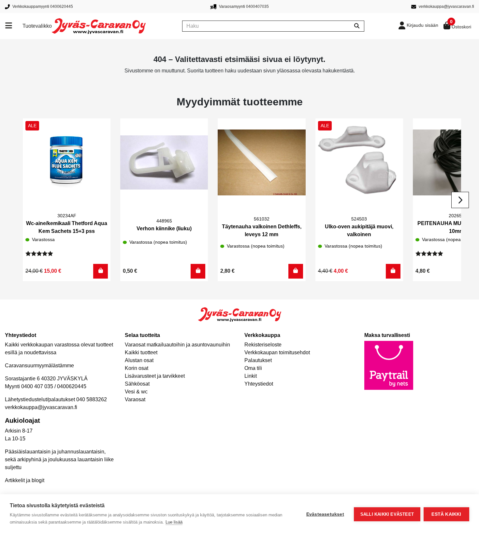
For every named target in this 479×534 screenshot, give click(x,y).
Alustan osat (139, 360)
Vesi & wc (136, 391)
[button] (100, 271)
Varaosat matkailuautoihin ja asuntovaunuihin (177, 344)
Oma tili (253, 368)
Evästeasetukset (325, 514)
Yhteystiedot (258, 384)
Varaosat (135, 399)
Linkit (250, 376)
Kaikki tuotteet (141, 352)
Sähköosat (137, 384)
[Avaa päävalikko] (13, 26)
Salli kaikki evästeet (387, 514)
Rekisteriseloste (263, 344)
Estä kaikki (446, 514)
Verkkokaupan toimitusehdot (277, 352)
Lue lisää (174, 522)
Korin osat (136, 368)
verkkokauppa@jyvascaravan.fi (41, 407)
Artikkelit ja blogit (24, 480)
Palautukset (258, 360)
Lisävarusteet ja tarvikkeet (155, 376)
